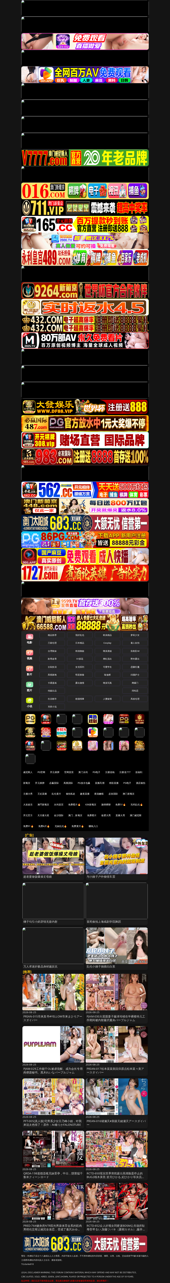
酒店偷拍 (140, 782)
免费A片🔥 (44, 826)
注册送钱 (110, 772)
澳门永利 (83, 772)
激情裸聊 (106, 804)
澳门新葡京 (128, 793)
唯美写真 (107, 682)
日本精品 (79, 642)
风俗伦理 (135, 698)
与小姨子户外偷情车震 (101, 876)
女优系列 (79, 666)
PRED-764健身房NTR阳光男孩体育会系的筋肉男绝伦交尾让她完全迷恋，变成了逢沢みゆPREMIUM (52, 1229)
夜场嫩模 (99, 793)
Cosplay (107, 642)
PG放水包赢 (84, 782)
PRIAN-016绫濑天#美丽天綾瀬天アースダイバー (116, 1123)
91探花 (79, 658)
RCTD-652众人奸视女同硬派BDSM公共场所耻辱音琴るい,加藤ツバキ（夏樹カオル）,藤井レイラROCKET (116, 1229)
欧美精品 (107, 635)
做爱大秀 (106, 815)
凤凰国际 (68, 782)
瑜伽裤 (107, 674)
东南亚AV (135, 650)
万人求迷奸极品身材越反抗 (40, 966)
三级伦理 (52, 642)
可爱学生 (107, 666)
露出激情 (79, 682)
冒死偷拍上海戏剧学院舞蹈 (104, 921)
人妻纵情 (107, 698)
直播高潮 (99, 782)
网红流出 (107, 658)
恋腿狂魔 (135, 666)
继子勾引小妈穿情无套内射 (40, 921)
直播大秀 (120, 815)
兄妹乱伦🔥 (61, 826)
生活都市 (52, 698)
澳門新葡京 (43, 804)
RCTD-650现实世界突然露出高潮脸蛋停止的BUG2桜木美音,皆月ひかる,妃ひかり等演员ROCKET (115, 1177)
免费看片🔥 (74, 804)
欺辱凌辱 (52, 658)
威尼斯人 (28, 772)
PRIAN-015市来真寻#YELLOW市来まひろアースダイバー (52, 1018)
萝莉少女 (135, 635)
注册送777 (124, 772)
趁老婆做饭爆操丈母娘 (37, 876)
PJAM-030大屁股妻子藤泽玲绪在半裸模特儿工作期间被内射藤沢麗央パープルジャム (116, 1018)
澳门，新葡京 (75, 815)
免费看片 (92, 815)
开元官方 (28, 815)
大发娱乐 (28, 804)
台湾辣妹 (52, 650)
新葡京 (26, 782)
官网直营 (69, 772)
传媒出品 (52, 690)
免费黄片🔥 (78, 826)
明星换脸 (79, 674)
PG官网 (41, 772)
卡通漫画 (52, 682)
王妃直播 (42, 793)
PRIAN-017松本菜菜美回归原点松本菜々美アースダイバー (115, 1070)
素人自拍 (135, 642)
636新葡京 (90, 804)
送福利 (138, 772)
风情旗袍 (52, 674)
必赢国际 (54, 782)
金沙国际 (58, 815)
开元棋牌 (54, 772)
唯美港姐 (107, 650)
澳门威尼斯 (136, 815)
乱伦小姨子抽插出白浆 (101, 966)
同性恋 (135, 690)
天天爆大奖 (43, 815)
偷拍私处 (70, 793)
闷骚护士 (135, 674)
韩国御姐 (79, 650)
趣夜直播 (84, 793)
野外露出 (135, 658)
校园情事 (79, 698)
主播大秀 (28, 793)
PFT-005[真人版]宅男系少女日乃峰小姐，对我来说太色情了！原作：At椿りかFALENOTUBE (52, 1123)
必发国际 (113, 793)
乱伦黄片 (56, 793)
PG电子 (96, 772)
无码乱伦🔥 (136, 804)
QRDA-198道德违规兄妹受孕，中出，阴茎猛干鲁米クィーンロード (53, 1175)
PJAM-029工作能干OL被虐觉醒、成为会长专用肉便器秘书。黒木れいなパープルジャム (53, 1070)
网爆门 (135, 682)
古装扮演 (52, 666)
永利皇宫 (58, 804)
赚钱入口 (93, 826)
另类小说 (52, 706)
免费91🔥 (28, 826)
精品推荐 (52, 635)
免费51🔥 (120, 804)
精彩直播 (114, 782)
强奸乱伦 (79, 635)
